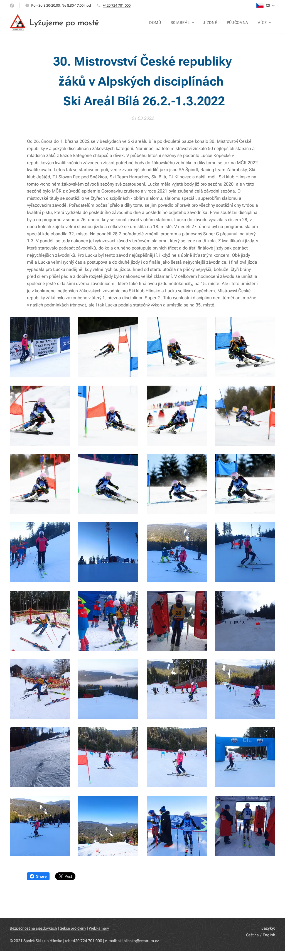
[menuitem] (155, 22)
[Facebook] (11, 5)
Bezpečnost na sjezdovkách (33, 928)
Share (41, 876)
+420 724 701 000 (117, 5)
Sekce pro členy (73, 928)
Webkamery (99, 928)
